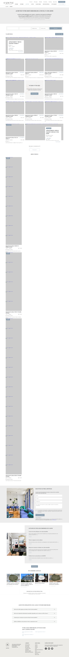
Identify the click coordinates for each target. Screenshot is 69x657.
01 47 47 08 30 (61, 4)
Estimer (36, 646)
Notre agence (27, 644)
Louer (36, 648)
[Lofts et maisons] (13, 29)
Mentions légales (28, 650)
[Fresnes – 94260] (25, 28)
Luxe (36, 650)
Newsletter (27, 649)
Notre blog (27, 646)
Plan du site (37, 654)
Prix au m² (36, 653)
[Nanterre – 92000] (25, 29)
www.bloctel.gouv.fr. (54, 519)
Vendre (36, 644)
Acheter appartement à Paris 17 (40, 631)
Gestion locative (37, 652)
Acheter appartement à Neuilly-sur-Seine (28, 635)
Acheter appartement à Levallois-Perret (27, 632)
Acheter (36, 647)
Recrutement (27, 647)
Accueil (7, 6)
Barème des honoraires (29, 652)
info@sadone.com (15, 647)
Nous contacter (34, 566)
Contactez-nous (28, 648)
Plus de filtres (58, 34)
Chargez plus (34, 149)
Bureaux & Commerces (39, 649)
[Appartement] (13, 28)
